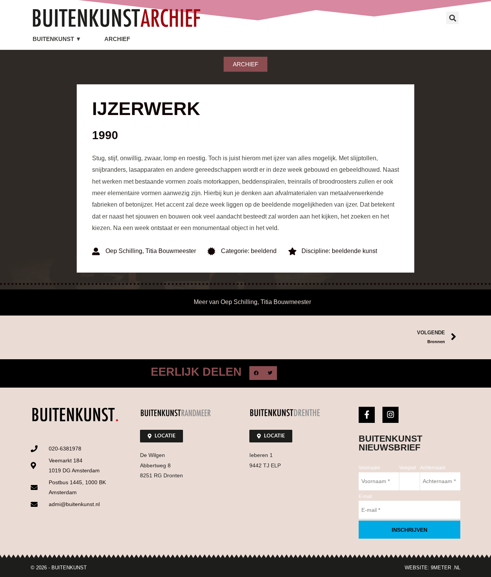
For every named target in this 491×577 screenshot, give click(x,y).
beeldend (264, 251)
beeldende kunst (354, 251)
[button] (452, 18)
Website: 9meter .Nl (432, 567)
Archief (117, 39)
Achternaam (432, 467)
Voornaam (369, 467)
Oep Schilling (123, 251)
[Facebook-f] (367, 415)
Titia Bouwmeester (170, 251)
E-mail (365, 496)
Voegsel (407, 467)
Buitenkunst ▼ (57, 39)
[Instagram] (390, 415)
